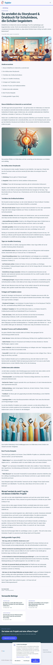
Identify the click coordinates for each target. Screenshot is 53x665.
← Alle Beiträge (5, 8)
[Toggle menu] (50, 2)
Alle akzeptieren (35, 661)
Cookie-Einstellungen (47, 652)
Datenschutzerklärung (20, 656)
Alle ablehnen (17, 660)
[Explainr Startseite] (6, 2)
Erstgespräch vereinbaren (9, 638)
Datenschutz (45, 650)
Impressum (27, 656)
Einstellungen (26, 660)
